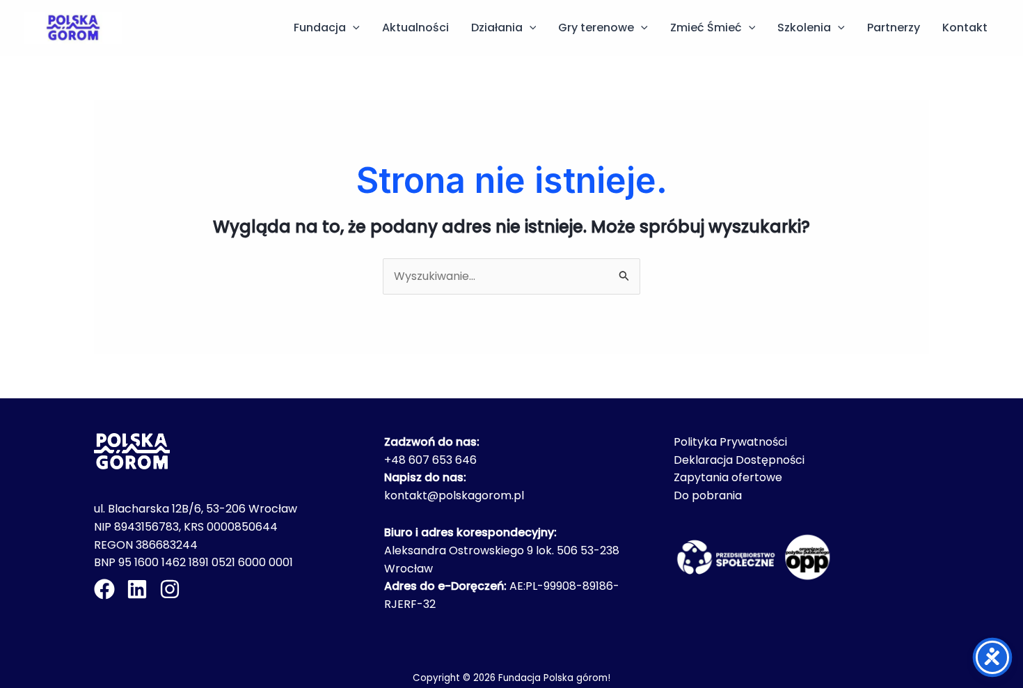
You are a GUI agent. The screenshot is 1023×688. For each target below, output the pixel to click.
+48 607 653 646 (430, 460)
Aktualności (415, 27)
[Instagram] (169, 589)
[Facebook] (104, 589)
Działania (497, 27)
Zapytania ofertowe (728, 477)
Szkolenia (804, 27)
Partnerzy (893, 27)
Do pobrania (708, 495)
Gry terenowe (596, 27)
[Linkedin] (137, 589)
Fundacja (320, 27)
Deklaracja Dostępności (739, 460)
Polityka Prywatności (730, 442)
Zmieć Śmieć (706, 27)
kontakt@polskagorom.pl (454, 495)
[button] (353, 28)
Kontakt (965, 27)
